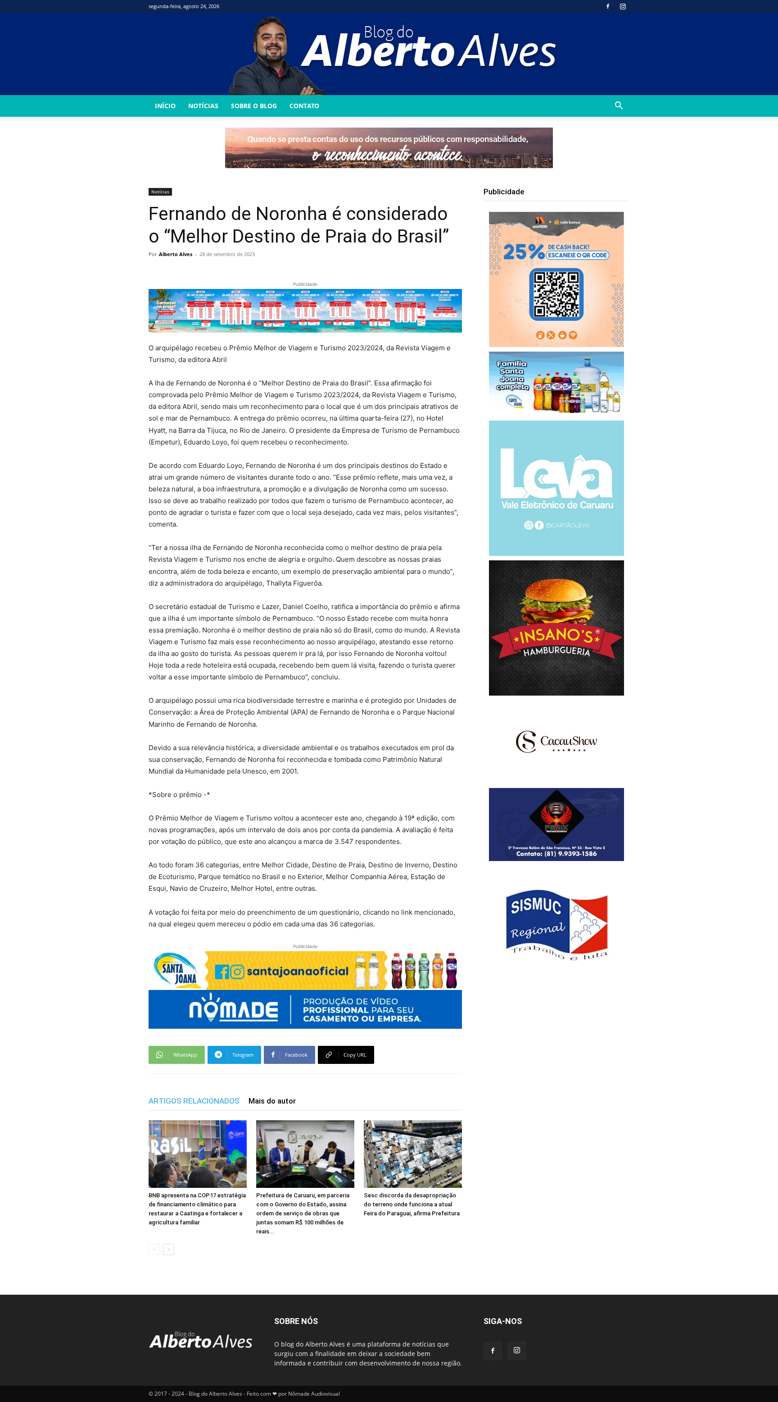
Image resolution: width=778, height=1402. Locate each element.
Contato (304, 105)
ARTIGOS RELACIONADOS (194, 1100)
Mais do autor (272, 1100)
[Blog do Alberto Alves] (389, 54)
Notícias (203, 105)
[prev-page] (154, 1249)
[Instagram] (622, 6)
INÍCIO (165, 105)
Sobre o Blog (254, 105)
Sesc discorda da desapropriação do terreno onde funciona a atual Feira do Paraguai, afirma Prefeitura (412, 1204)
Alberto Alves (175, 254)
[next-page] (168, 1249)
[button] (618, 106)
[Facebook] (608, 6)
